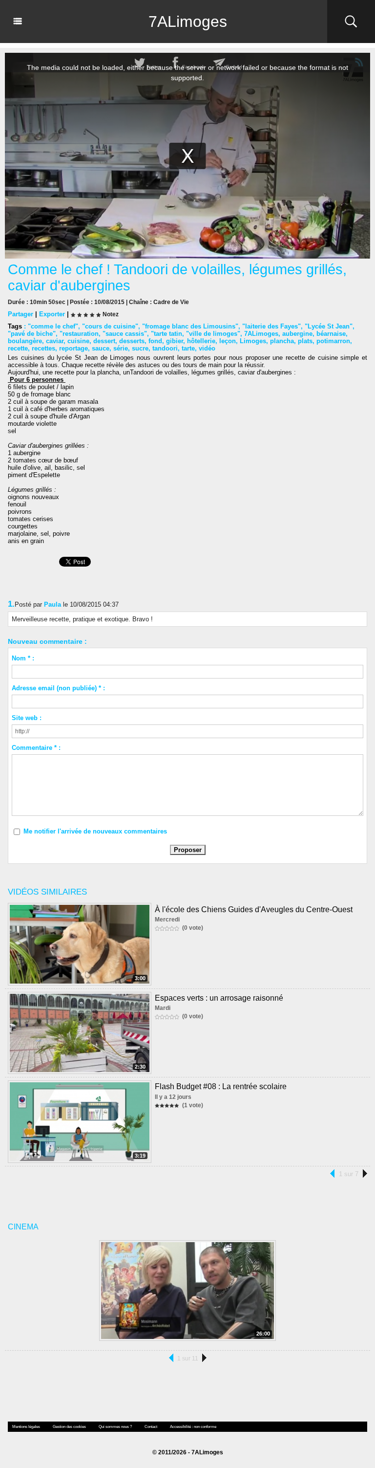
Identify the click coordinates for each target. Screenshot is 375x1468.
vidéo (207, 348)
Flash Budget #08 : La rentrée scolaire (221, 1086)
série (120, 348)
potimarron (333, 341)
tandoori (165, 348)
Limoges (253, 341)
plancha (282, 341)
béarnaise (331, 333)
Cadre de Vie (171, 302)
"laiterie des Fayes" (271, 326)
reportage (73, 348)
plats (305, 341)
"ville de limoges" (213, 333)
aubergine (297, 333)
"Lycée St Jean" (329, 326)
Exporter (52, 314)
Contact (151, 1426)
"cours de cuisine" (110, 326)
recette (18, 348)
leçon (227, 341)
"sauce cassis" (125, 333)
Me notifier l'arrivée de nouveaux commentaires (95, 831)
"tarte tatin (166, 333)
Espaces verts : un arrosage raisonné (219, 998)
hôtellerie (201, 341)
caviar (54, 341)
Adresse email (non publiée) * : (58, 688)
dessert (104, 341)
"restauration (79, 333)
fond (155, 341)
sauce (100, 348)
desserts (132, 341)
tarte (188, 348)
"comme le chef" (53, 326)
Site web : (27, 718)
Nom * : (23, 658)
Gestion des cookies (69, 1426)
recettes (43, 348)
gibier (174, 341)
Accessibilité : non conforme (193, 1426)
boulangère (25, 341)
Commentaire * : (36, 747)
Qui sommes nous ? (115, 1426)
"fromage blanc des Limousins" (190, 326)
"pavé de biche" (32, 333)
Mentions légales (26, 1426)
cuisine (78, 341)
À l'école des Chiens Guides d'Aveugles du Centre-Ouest (254, 909)
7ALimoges (187, 21)
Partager (20, 314)
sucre (140, 348)
